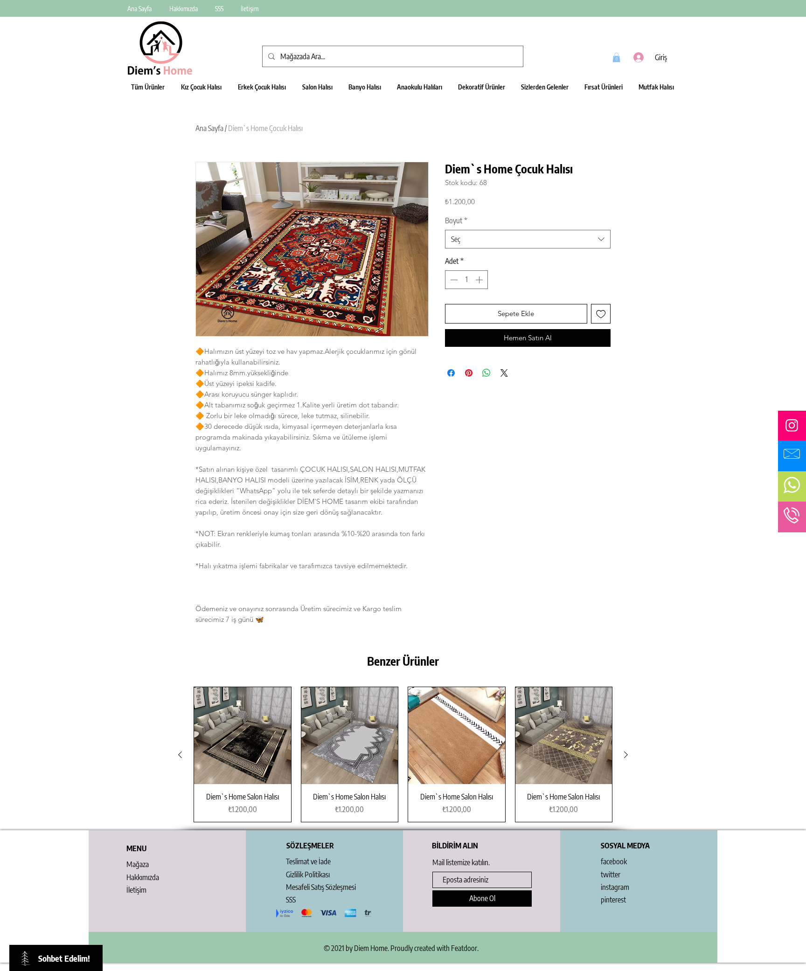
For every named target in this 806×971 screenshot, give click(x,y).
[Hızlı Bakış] (242, 735)
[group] (403, 754)
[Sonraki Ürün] (626, 754)
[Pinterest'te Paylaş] (468, 373)
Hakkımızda (142, 877)
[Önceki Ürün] (180, 754)
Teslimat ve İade (308, 861)
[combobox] (528, 239)
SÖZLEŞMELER (310, 845)
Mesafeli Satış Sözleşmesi (321, 887)
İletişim (136, 890)
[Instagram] (792, 425)
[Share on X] (504, 373)
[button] (616, 57)
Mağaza (137, 864)
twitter (610, 874)
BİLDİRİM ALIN (455, 845)
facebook (614, 861)
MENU (136, 848)
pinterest (613, 899)
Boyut (456, 220)
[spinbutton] (466, 280)
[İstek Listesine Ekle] (601, 314)
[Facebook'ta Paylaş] (451, 373)
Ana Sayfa (209, 128)
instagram (615, 887)
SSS (291, 899)
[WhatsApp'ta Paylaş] (486, 373)
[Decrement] (452, 280)
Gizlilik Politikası (308, 874)
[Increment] (479, 280)
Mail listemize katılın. (461, 862)
